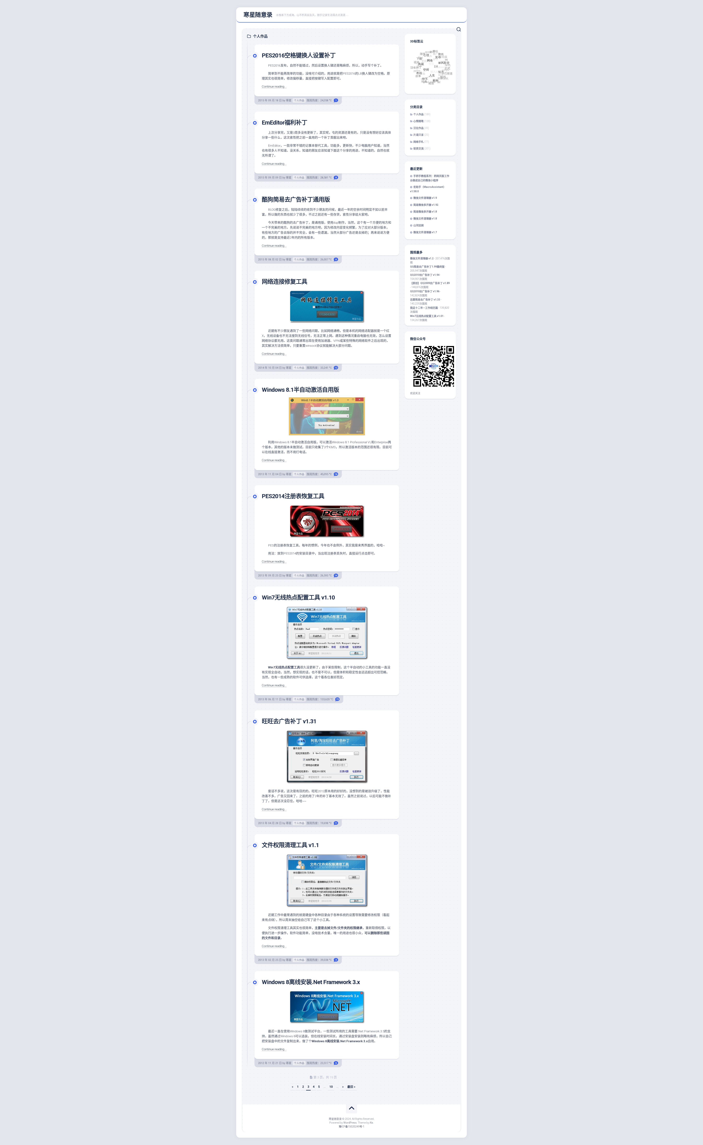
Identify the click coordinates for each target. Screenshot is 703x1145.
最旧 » (351, 1086)
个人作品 (299, 100)
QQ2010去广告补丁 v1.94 (424, 274)
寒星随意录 (257, 14)
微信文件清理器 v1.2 (422, 258)
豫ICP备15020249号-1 (351, 1126)
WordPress (350, 1122)
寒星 (288, 100)
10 (331, 1086)
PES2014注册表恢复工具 (293, 496)
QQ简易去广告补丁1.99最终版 (427, 266)
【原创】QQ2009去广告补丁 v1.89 (430, 283)
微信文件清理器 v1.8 (425, 218)
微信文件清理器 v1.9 (425, 197)
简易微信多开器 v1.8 (425, 211)
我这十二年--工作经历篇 (424, 307)
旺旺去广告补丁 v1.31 (289, 721)
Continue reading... (274, 86)
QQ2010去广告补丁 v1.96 (424, 291)
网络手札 (418, 141)
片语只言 (418, 134)
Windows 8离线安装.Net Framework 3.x (311, 982)
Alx (371, 1122)
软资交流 (418, 148)
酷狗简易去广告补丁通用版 (296, 199)
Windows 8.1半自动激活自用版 (300, 389)
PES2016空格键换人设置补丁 (299, 55)
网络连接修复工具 (284, 281)
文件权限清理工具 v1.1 (290, 845)
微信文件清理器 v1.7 (425, 232)
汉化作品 (418, 128)
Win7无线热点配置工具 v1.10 (298, 597)
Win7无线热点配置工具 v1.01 (426, 316)
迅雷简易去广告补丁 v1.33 (425, 299)
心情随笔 (418, 121)
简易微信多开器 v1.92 (425, 204)
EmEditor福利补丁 (284, 122)
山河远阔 (418, 225)
